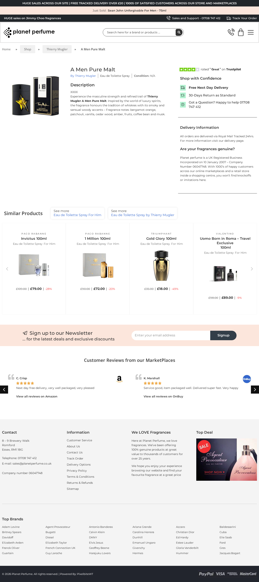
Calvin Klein (97, 532)
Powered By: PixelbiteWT (76, 574)
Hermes (138, 553)
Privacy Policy (77, 470)
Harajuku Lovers (99, 553)
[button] (34, 294)
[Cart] (241, 32)
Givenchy (139, 547)
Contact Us (75, 452)
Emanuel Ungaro (144, 542)
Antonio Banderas (101, 526)
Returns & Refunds (80, 483)
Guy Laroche (54, 553)
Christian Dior (185, 532)
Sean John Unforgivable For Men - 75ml (137, 10)
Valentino (225, 233)
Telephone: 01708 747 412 (19, 458)
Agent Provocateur (58, 526)
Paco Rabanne (33, 233)
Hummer (182, 553)
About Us (73, 446)
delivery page (233, 141)
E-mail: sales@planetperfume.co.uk (26, 463)
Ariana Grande (142, 526)
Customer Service (79, 440)
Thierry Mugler (57, 49)
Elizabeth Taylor (56, 542)
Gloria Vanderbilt (187, 547)
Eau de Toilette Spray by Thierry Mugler (142, 213)
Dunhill (138, 537)
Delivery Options (79, 464)
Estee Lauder (184, 542)
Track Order (75, 458)
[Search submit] (179, 32)
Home (6, 49)
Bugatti (51, 532)
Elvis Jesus (96, 542)
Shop (27, 49)
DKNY (93, 537)
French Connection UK (60, 547)
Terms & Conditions (80, 476)
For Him (49, 244)
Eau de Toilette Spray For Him (77, 213)
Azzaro (180, 526)
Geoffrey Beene (99, 547)
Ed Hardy (182, 537)
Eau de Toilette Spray (115, 76)
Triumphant (161, 233)
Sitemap (73, 489)
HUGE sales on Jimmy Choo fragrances (32, 18)
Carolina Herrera (143, 532)
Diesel (50, 537)
